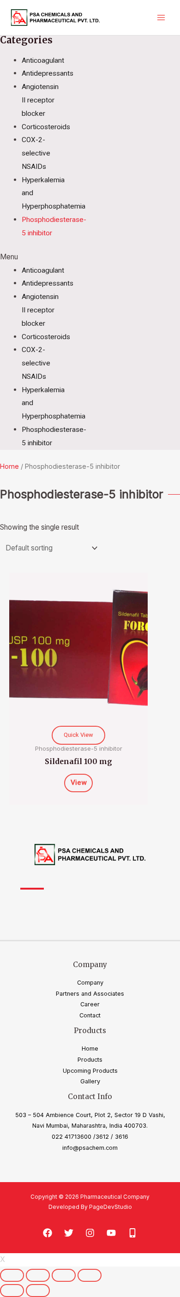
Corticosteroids (46, 127)
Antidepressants (47, 73)
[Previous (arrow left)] (12, 1290)
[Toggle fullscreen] (64, 1275)
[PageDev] (132, 1232)
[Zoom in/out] (90, 1275)
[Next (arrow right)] (38, 1290)
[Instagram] (90, 1232)
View (79, 782)
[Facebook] (47, 1232)
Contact (90, 1015)
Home (9, 466)
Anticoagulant (43, 60)
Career (90, 1004)
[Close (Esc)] (12, 1275)
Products (90, 1059)
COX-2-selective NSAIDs (36, 153)
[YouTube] (111, 1232)
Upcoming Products (90, 1070)
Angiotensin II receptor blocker (40, 100)
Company (90, 982)
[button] (30, 257)
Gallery (90, 1081)
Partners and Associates (90, 993)
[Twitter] (68, 1232)
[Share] (38, 1275)
